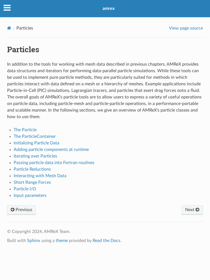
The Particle (25, 130)
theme (62, 240)
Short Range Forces (32, 182)
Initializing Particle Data (36, 143)
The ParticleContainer (35, 136)
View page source (186, 28)
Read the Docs (106, 240)
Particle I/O (25, 189)
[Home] (9, 28)
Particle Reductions (32, 169)
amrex (109, 8)
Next (190, 210)
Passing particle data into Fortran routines (54, 163)
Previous (23, 210)
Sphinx (33, 240)
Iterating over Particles (35, 156)
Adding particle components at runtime (51, 149)
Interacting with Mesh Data (40, 176)
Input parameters (30, 195)
